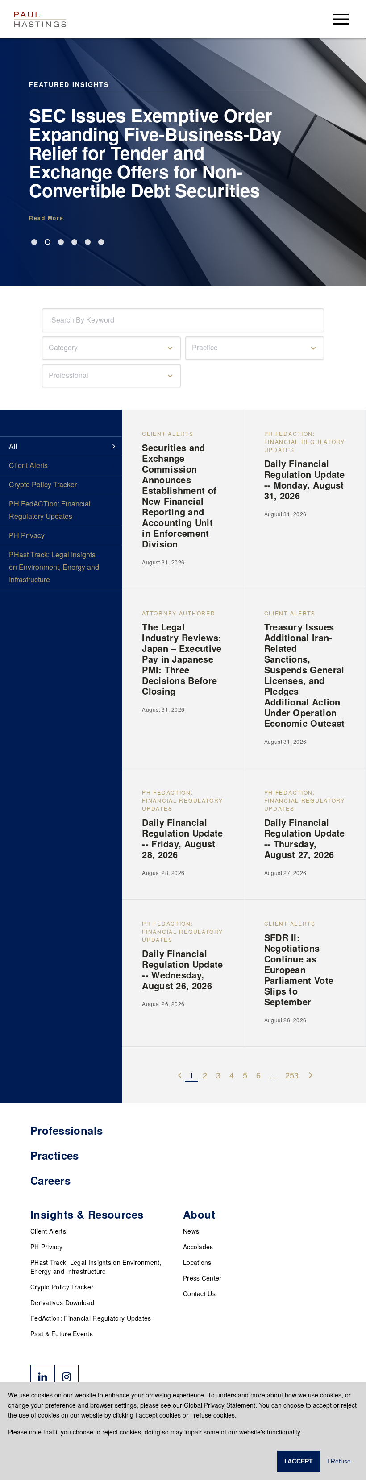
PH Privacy (46, 1246)
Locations (197, 1262)
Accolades (198, 1246)
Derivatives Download (62, 1302)
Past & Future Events (61, 1333)
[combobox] (53, 320)
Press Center (202, 1277)
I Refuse (339, 1461)
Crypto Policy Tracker (61, 1286)
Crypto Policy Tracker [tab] (43, 484)
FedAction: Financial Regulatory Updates (90, 1318)
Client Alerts (48, 1231)
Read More (46, 218)
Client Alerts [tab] (28, 465)
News (191, 1231)
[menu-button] (340, 19)
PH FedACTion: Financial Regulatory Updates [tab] (50, 509)
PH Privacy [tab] (27, 535)
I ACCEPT (298, 1461)
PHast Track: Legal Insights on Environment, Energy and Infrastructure (96, 1267)
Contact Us (199, 1293)
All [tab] (13, 446)
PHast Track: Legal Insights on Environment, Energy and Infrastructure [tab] (54, 567)
